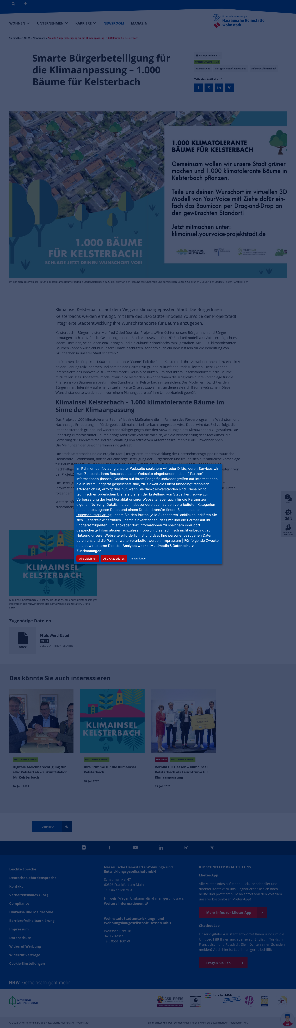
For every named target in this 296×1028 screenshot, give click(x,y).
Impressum (172, 540)
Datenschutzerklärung (94, 514)
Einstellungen (139, 558)
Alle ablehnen (87, 558)
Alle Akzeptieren (114, 558)
